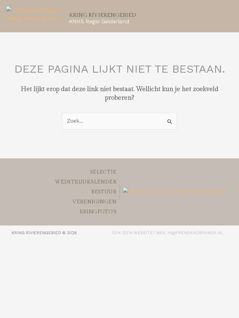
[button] (200, 13)
